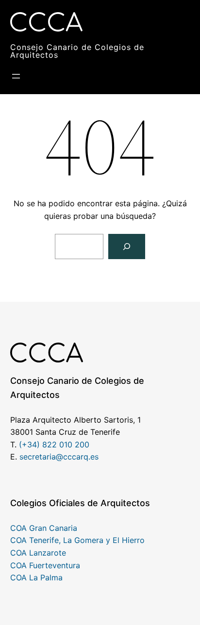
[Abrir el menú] (16, 76)
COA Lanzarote (38, 553)
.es (93, 456)
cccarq (75, 456)
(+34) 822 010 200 (54, 444)
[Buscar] (126, 246)
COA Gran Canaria (43, 528)
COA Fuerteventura (45, 565)
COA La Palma (36, 577)
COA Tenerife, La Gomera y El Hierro (77, 540)
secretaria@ (41, 456)
